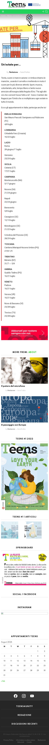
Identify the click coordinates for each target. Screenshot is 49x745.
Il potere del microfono (13, 386)
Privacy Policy (8, 740)
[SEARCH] (46, 11)
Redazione (42, 740)
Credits (29, 742)
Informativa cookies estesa (25, 740)
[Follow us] (43, 11)
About (32, 352)
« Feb (3, 681)
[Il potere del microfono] (24, 370)
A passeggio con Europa (13, 425)
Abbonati (20, 742)
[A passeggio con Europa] (24, 409)
